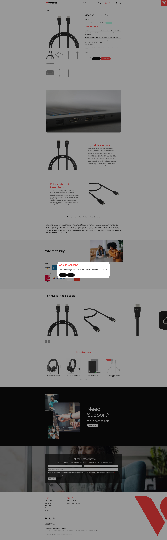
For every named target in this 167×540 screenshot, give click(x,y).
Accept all (63, 275)
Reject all (71, 275)
